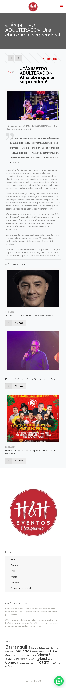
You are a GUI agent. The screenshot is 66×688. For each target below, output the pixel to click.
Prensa (14, 576)
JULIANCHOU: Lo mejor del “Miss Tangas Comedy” (29, 316)
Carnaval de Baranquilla (41, 648)
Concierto (9, 652)
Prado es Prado (31, 659)
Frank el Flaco (43, 652)
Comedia (54, 648)
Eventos (14, 565)
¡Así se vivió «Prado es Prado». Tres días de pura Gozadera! (32, 379)
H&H (13, 571)
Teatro (43, 661)
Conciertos (22, 651)
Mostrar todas (51, 58)
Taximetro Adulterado (27, 663)
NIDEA (33, 655)
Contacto (15, 582)
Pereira (20, 658)
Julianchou (19, 655)
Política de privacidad (21, 588)
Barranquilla (18, 647)
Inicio (13, 559)
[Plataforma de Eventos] (33, 6)
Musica (27, 655)
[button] (59, 681)
